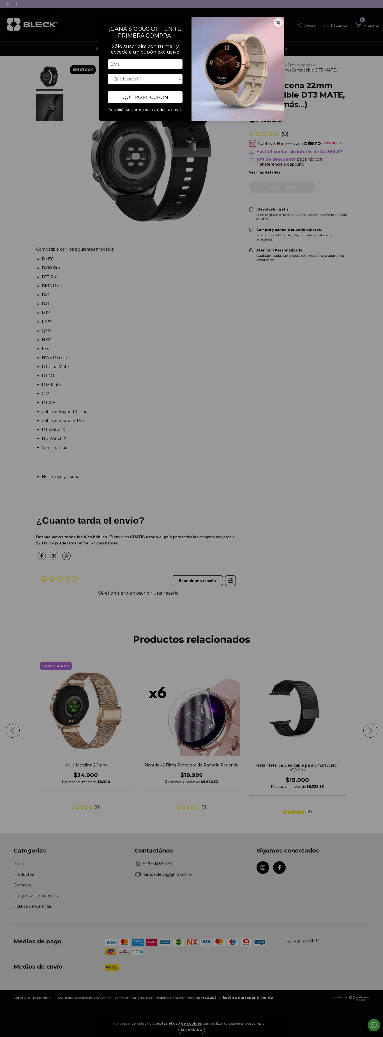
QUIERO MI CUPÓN (145, 97)
